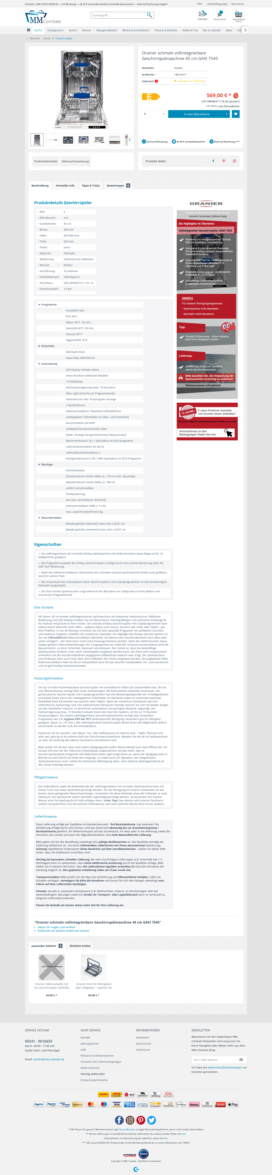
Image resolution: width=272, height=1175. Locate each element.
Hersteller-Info (65, 185)
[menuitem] (122, 15)
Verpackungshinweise (94, 1080)
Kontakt (85, 1037)
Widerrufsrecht (89, 1068)
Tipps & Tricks (91, 185)
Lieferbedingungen (217, 4)
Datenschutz (144, 1043)
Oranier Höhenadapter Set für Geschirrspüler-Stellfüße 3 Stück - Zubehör (51, 986)
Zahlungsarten (89, 1043)
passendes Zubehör (46, 946)
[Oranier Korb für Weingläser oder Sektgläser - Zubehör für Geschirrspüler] (93, 967)
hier (184, 1133)
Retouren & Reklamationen (97, 1055)
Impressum (143, 1049)
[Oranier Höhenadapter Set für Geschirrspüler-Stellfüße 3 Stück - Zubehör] (51, 967)
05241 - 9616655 (38, 1041)
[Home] (28, 29)
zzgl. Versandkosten (229, 106)
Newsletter (143, 1037)
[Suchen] (150, 15)
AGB (83, 1049)
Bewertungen (118, 185)
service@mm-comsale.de (48, 1059)
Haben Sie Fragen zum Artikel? (56, 927)
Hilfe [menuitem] (199, 3)
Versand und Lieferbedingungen (100, 1061)
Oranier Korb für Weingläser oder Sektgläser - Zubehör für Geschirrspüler (93, 986)
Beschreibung (40, 185)
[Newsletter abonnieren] (241, 1059)
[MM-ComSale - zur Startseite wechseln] (43, 16)
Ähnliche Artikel (80, 946)
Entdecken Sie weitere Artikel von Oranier (63, 930)
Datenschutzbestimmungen (225, 1067)
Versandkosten (127, 1129)
